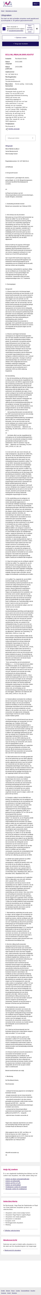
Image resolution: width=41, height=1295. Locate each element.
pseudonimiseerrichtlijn (16, 30)
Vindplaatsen (9, 124)
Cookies (18, 1290)
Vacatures (3, 1293)
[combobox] (20, 138)
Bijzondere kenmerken (9, 85)
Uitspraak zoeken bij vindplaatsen (16, 1189)
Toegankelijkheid (25, 1290)
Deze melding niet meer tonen (30, 29)
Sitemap (8, 1290)
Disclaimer (14, 1293)
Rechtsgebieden (10, 77)
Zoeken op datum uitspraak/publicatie (17, 1179)
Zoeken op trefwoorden (12, 1181)
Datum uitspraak (8, 63)
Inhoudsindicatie (11, 89)
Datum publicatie (8, 68)
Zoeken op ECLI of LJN (12, 1183)
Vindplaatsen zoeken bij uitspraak (16, 1187)
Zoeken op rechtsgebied (13, 1185)
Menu (35, 4)
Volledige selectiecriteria (12, 1230)
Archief (9, 1293)
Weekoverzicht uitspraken (12, 1250)
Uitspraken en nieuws (11, 11)
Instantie (8, 58)
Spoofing (33, 1290)
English (3, 1290)
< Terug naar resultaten (20, 44)
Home (2, 11)
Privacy (13, 1290)
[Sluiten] (37, 29)
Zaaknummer (9, 72)
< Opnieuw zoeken (20, 37)
